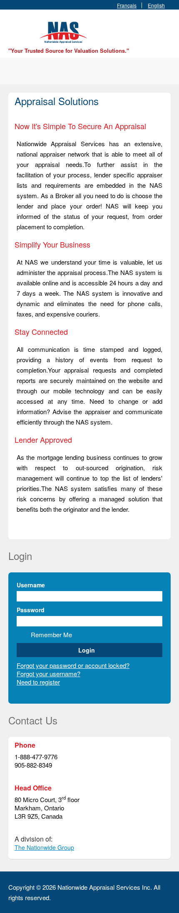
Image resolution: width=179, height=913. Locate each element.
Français (127, 5)
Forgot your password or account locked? (73, 665)
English (156, 5)
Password (31, 610)
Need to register (38, 681)
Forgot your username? (48, 673)
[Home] (64, 31)
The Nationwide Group (44, 847)
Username (31, 585)
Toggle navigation (15, 29)
